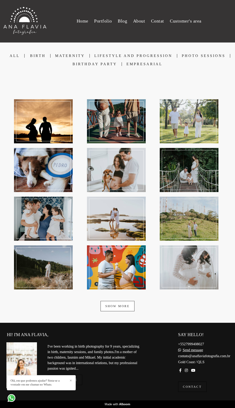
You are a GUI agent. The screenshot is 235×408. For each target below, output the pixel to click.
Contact (192, 386)
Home (82, 20)
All (15, 56)
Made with (117, 404)
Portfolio (103, 20)
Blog (122, 20)
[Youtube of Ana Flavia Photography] (193, 370)
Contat (157, 20)
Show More (117, 306)
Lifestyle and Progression (133, 56)
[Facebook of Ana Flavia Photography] (180, 370)
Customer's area (185, 20)
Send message (193, 350)
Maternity (70, 56)
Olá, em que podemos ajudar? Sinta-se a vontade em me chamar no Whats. (35, 382)
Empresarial (144, 64)
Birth (38, 56)
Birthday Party (95, 64)
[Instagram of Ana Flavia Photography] (186, 370)
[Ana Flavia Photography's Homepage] (24, 21)
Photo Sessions (203, 56)
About (139, 20)
